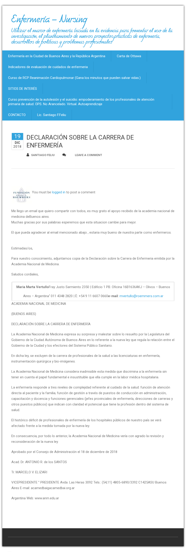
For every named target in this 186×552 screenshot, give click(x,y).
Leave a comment (88, 155)
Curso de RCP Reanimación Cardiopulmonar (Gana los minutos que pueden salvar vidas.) (74, 78)
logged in (58, 192)
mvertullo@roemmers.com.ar (141, 296)
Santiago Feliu (43, 155)
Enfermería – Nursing (49, 21)
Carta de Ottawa (129, 56)
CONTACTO (17, 115)
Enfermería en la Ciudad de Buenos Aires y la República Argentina (56, 56)
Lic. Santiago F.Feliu (51, 115)
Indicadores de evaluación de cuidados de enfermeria (48, 67)
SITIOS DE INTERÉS (22, 89)
